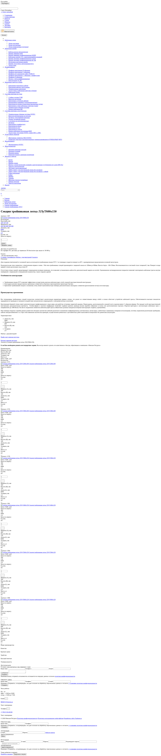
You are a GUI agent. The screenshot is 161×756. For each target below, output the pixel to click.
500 (10, 226)
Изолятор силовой (14, 151)
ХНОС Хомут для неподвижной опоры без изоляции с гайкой (28, 171)
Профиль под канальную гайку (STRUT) (21, 74)
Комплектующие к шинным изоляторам (21, 154)
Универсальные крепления (17, 89)
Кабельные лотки (10, 40)
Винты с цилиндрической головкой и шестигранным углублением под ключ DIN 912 (35, 165)
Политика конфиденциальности (27, 718)
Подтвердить (5, 3)
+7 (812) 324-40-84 (6, 712)
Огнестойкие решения (11, 134)
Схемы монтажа (9, 17)
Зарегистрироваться (7, 747)
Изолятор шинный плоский (17, 149)
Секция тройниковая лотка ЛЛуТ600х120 (42, 599)
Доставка (7, 25)
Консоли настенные (14, 99)
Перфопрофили (9, 67)
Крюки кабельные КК (15, 109)
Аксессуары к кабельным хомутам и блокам (22, 90)
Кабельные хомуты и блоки (13, 82)
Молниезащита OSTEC (15, 144)
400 (7, 226)
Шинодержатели (9, 146)
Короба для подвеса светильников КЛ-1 (21, 63)
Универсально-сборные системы (18, 107)
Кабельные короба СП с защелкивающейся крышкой (25, 57)
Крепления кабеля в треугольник (19, 87)
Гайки (10, 175)
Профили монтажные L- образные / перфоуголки (24, 75)
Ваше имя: (4, 669)
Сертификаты (11, 257)
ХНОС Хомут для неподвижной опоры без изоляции (25, 170)
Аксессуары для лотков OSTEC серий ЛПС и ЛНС (24, 133)
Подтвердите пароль (72, 741)
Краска (6, 185)
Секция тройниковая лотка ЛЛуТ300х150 (42, 458)
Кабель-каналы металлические (18, 52)
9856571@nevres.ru (7, 702)
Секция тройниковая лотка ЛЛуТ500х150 (42, 552)
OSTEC (3, 188)
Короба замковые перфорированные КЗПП (22, 55)
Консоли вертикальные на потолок (19, 116)
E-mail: (51, 681)
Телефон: (28, 669)
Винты (10, 161)
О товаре (3, 257)
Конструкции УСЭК (15, 80)
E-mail (3, 732)
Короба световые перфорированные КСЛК (22, 60)
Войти (3, 736)
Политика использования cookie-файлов (50, 718)
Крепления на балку (14, 126)
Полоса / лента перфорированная (19, 79)
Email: (51, 669)
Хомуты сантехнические (16, 166)
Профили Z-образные (15, 77)
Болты (10, 160)
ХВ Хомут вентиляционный (17, 168)
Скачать (7, 23)
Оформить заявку (6, 245)
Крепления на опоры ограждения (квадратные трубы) (25, 104)
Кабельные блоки (14, 92)
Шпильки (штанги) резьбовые (18, 180)
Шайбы (10, 176)
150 (7, 223)
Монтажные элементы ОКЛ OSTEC (20, 138)
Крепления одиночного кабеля (18, 85)
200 (2, 226)
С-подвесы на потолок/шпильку (18, 121)
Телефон (28, 681)
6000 (2, 229)
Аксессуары (12, 65)
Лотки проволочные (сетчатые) (18, 47)
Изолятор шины (13, 153)
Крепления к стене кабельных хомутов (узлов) (23, 106)
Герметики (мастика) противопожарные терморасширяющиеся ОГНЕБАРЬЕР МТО (35, 139)
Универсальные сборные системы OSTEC (21, 114)
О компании (8, 15)
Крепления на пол (14, 128)
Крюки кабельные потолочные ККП (20, 131)
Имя (2, 741)
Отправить (4, 674)
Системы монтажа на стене (13, 94)
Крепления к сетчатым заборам (18, 101)
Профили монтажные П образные (19, 70)
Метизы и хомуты (10, 156)
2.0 (2, 233)
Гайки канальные (14, 173)
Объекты (7, 22)
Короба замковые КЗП (15, 53)
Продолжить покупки (20, 754)
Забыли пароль (50, 732)
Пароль (25, 732)
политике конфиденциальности (65, 676)
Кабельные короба (10, 48)
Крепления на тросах (15, 129)
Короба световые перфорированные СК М (22, 58)
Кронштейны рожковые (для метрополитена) (22, 102)
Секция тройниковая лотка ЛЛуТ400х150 (42, 505)
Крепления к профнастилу (16, 124)
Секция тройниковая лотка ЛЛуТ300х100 (42, 411)
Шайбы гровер (13, 163)
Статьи (6, 20)
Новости (7, 18)
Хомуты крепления (14, 183)
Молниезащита (9, 141)
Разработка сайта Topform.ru (73, 718)
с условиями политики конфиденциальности (82, 683)
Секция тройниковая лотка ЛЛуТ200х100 (42, 363)
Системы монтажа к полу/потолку (15, 111)
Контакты (7, 27)
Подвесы (11, 122)
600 (12, 226)
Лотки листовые (13, 43)
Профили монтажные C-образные (19, 72)
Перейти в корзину (7, 754)
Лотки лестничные (14, 45)
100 (2, 223)
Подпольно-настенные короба (18, 62)
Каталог (3, 35)
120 (4, 223)
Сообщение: (4, 672)
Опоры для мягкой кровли (16, 119)
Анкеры (11, 178)
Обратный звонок (9, 31)
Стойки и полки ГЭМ (15, 97)
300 (4, 226)
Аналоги (35, 257)
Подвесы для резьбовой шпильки (19, 117)
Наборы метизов (13, 181)
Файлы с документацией (24, 257)
